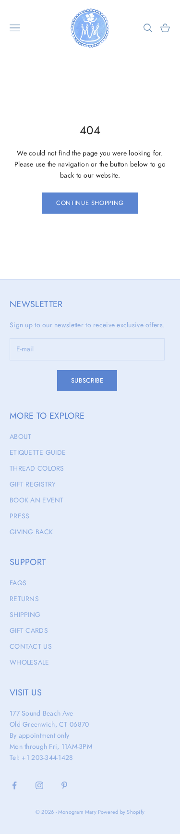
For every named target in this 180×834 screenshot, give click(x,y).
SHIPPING (25, 614)
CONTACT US (31, 646)
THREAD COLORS (37, 468)
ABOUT (20, 436)
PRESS (19, 516)
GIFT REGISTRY (33, 484)
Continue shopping (90, 202)
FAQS (18, 583)
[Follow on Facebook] (14, 785)
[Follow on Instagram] (39, 785)
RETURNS (24, 598)
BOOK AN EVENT (37, 500)
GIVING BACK (31, 532)
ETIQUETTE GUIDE (38, 452)
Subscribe (87, 380)
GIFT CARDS (29, 630)
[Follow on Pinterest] (64, 785)
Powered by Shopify (121, 812)
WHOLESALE (29, 662)
